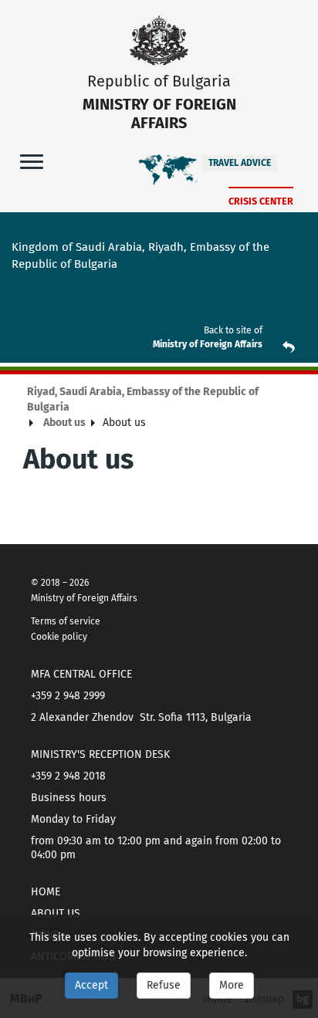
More (231, 985)
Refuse (164, 985)
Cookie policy (59, 636)
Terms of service (65, 621)
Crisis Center (260, 201)
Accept (91, 985)
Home (45, 891)
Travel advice (239, 162)
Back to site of (233, 330)
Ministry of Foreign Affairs (207, 344)
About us (64, 422)
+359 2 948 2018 (68, 776)
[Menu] (32, 161)
